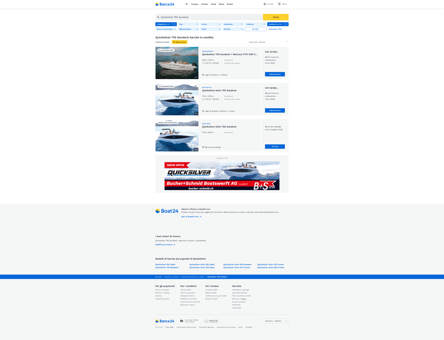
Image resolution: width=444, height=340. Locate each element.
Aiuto (240, 327)
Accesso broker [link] (211, 290)
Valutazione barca (187, 296)
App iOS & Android (239, 293)
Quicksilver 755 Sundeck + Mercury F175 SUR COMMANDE (235, 54)
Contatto (248, 327)
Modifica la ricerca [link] (164, 244)
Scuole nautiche (238, 302)
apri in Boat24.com (190, 216)
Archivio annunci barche (190, 302)
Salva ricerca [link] (181, 42)
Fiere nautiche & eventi (241, 296)
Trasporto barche (162, 299)
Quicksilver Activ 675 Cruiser (236, 267)
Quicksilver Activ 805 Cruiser (270, 267)
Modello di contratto (188, 299)
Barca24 (158, 277)
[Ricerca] (187, 4)
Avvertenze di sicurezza (226, 327)
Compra (194, 4)
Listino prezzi (185, 290)
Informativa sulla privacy (186, 327)
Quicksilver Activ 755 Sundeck (219, 90)
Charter (204, 4)
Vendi (213, 4)
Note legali (169, 327)
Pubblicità (236, 305)
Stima (221, 4)
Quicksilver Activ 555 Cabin (202, 264)
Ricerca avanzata (162, 290)
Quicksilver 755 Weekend (166, 267)
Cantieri (158, 296)
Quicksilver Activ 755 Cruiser (270, 264)
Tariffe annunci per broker (216, 296)
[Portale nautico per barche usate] (166, 4)
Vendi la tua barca (187, 293)
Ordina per (253, 42)
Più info (275, 146)
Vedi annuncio (275, 74)
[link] (175, 24)
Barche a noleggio (239, 299)
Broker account (211, 299)
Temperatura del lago (240, 290)
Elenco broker (211, 293)
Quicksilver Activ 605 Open (201, 267)
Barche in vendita (162, 293)
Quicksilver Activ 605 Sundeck (237, 264)
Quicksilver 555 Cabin (165, 264)
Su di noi (159, 327)
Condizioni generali (206, 327)
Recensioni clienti (187, 305)
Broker (230, 4)
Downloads (236, 308)
